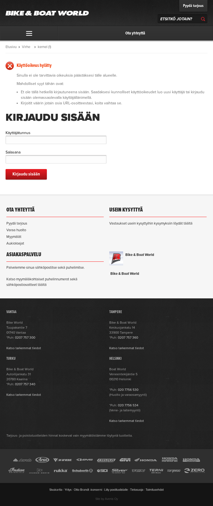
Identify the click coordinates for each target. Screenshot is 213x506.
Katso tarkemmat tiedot (23, 348)
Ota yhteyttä (135, 33)
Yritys (68, 490)
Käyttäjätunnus (18, 132)
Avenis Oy (111, 499)
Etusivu (11, 47)
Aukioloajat (15, 243)
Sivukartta (55, 490)
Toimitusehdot (155, 490)
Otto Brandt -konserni (88, 490)
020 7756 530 (128, 390)
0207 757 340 (25, 384)
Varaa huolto (16, 230)
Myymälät (13, 237)
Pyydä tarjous (193, 5)
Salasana (13, 152)
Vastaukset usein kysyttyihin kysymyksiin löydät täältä (150, 223)
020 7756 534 (128, 405)
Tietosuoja (136, 490)
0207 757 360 (128, 337)
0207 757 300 (25, 337)
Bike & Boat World (139, 255)
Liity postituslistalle (116, 490)
